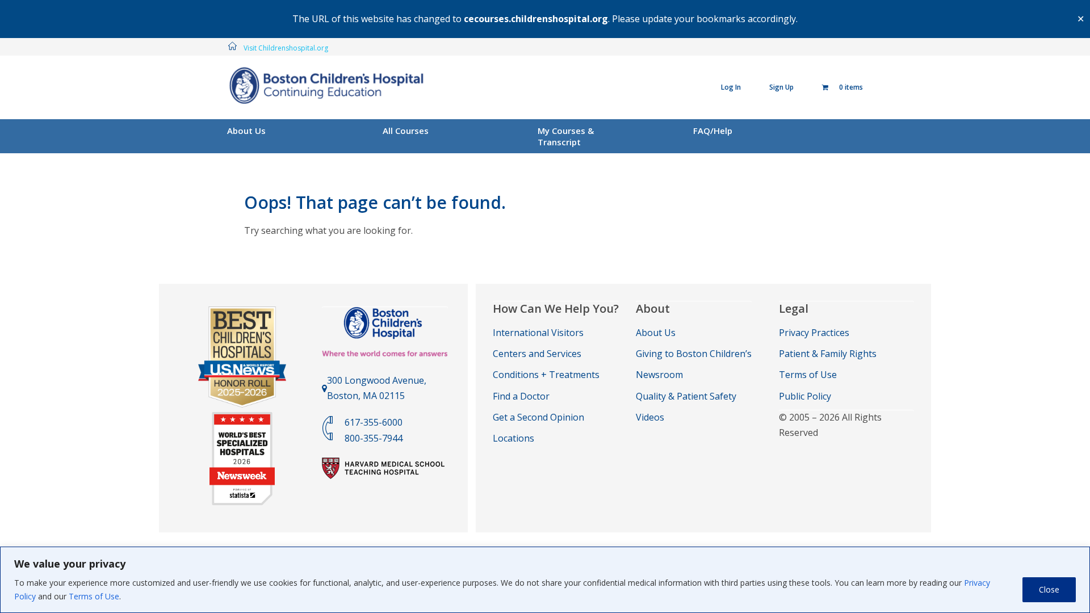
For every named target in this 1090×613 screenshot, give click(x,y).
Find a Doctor (521, 396)
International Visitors (538, 332)
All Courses (406, 130)
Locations (513, 438)
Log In (731, 87)
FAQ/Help (712, 130)
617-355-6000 (374, 422)
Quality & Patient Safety (686, 396)
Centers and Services (537, 353)
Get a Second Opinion (538, 417)
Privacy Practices (814, 332)
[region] (545, 580)
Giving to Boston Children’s (694, 353)
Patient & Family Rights (828, 353)
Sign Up (781, 87)
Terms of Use (94, 596)
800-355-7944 (374, 438)
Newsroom (659, 374)
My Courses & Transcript (566, 136)
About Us (246, 130)
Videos (650, 417)
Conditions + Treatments (546, 374)
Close (1049, 589)
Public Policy (805, 396)
